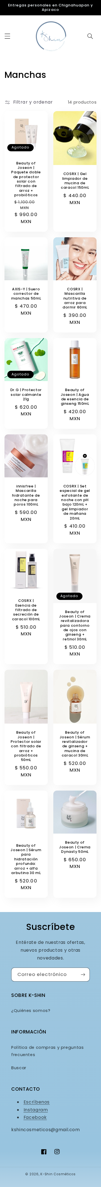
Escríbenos (37, 1102)
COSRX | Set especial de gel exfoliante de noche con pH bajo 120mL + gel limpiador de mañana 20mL (75, 502)
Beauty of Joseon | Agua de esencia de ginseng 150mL (75, 397)
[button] (7, 36)
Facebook (35, 1117)
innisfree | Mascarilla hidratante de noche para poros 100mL (26, 495)
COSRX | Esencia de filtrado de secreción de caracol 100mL (26, 610)
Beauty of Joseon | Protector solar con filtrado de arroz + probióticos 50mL (26, 746)
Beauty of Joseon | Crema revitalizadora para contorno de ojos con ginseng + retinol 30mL (75, 626)
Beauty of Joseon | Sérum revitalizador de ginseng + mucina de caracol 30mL (75, 744)
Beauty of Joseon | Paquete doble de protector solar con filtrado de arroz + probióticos (26, 179)
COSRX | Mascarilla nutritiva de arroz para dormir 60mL (75, 298)
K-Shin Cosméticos (58, 1174)
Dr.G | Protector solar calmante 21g (26, 394)
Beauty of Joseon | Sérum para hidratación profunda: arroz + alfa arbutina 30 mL (26, 859)
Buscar (18, 1068)
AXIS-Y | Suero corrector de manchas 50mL (26, 294)
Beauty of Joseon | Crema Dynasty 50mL (75, 847)
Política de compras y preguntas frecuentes (47, 1051)
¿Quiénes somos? (30, 1010)
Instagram (36, 1110)
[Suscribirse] (83, 974)
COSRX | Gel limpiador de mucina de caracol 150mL (75, 181)
